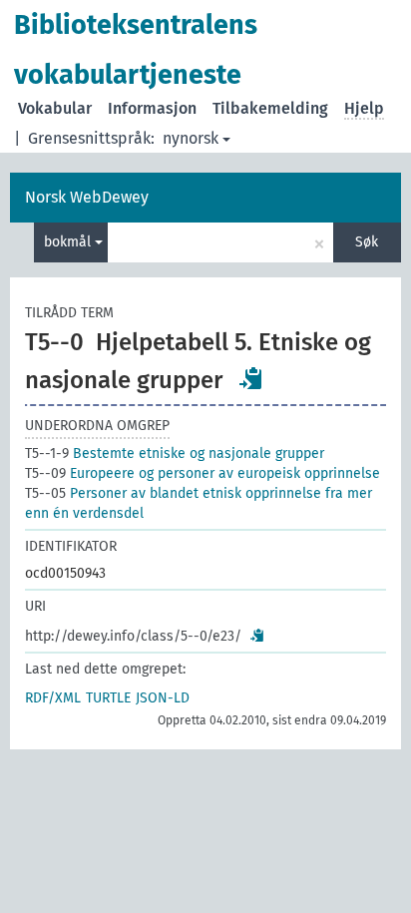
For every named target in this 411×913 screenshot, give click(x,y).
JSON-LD (163, 697)
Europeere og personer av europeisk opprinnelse (202, 473)
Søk (366, 241)
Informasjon (152, 108)
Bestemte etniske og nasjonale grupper (174, 453)
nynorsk (190, 138)
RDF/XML (53, 697)
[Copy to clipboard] (251, 378)
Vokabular (55, 108)
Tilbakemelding (270, 108)
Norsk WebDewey (87, 197)
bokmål (69, 241)
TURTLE (108, 697)
